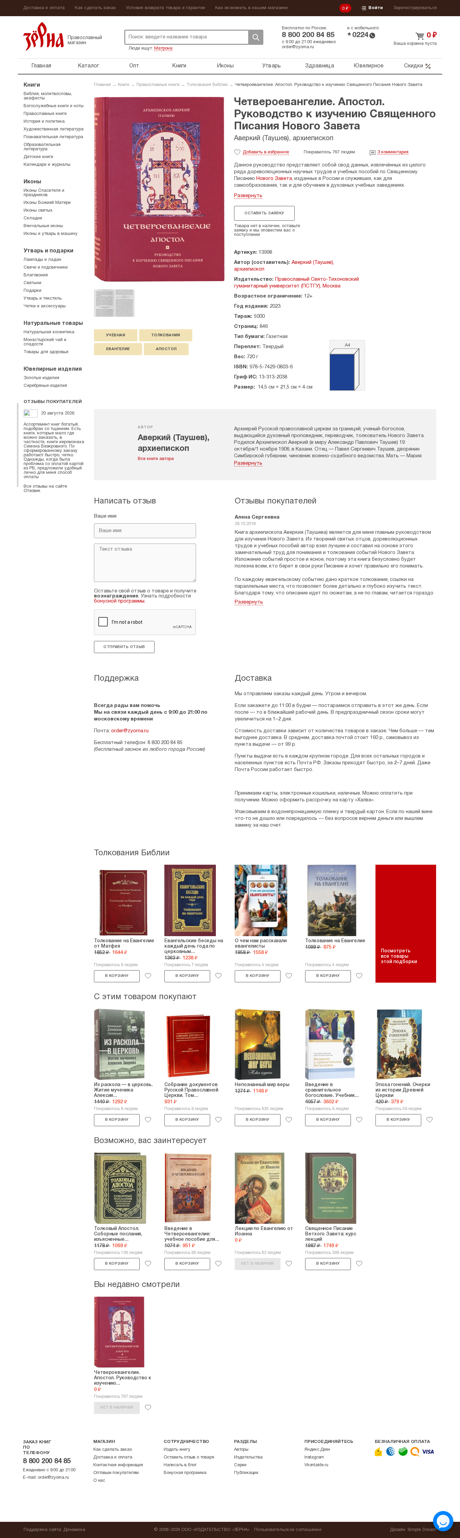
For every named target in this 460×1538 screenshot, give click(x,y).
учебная (115, 335)
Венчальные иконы (43, 226)
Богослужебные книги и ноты (54, 106)
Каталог (88, 66)
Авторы (241, 1450)
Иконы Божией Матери (47, 203)
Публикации (246, 1473)
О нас (99, 1481)
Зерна (43, 36)
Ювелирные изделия (53, 369)
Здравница (319, 66)
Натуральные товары (53, 323)
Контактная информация (118, 1465)
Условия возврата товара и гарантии (165, 8)
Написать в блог (180, 1465)
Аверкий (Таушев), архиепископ (283, 138)
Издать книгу (177, 1450)
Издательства (248, 1457)
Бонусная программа (185, 1473)
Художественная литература (54, 129)
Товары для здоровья (46, 352)
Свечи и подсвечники (46, 268)
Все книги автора (156, 459)
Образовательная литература (42, 147)
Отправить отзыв (124, 647)
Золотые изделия (41, 378)
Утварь (271, 66)
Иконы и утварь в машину (50, 234)
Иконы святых (38, 211)
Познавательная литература (53, 137)
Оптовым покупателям (116, 1473)
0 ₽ (345, 9)
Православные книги (157, 85)
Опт (134, 66)
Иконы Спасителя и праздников (44, 193)
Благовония (36, 275)
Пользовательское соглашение (287, 1530)
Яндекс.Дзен (317, 1450)
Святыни (32, 283)
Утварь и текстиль (43, 299)
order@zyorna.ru (298, 47)
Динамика (74, 1530)
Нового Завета (274, 178)
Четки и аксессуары (45, 306)
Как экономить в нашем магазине (251, 8)
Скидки (413, 66)
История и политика (44, 122)
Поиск (255, 37)
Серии (240, 1465)
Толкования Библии (207, 85)
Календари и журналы (47, 165)
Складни (33, 218)
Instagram (314, 1457)
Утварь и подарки (48, 251)
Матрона (163, 49)
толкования (165, 335)
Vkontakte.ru (316, 1465)
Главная (41, 66)
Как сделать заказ (95, 8)
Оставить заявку (264, 213)
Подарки (32, 291)
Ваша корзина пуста (415, 44)
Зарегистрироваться (415, 8)
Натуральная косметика (49, 332)
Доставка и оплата (44, 8)
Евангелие (118, 349)
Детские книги (38, 157)
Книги (179, 66)
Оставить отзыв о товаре (189, 1457)
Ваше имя (105, 516)
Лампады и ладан (42, 260)
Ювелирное (369, 66)
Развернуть (248, 195)
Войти (375, 8)
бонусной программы (119, 601)
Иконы (225, 66)
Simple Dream (421, 1530)
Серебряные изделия (45, 386)
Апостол (166, 349)
